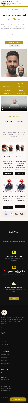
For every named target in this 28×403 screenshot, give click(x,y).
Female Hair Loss (6, 339)
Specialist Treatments (7, 345)
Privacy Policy (5, 354)
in (6, 327)
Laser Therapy (5, 342)
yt (13, 327)
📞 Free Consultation (18, 399)
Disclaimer (4, 357)
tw (10, 327)
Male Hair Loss (5, 336)
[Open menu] (25, 3)
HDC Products (5, 363)
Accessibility (5, 360)
